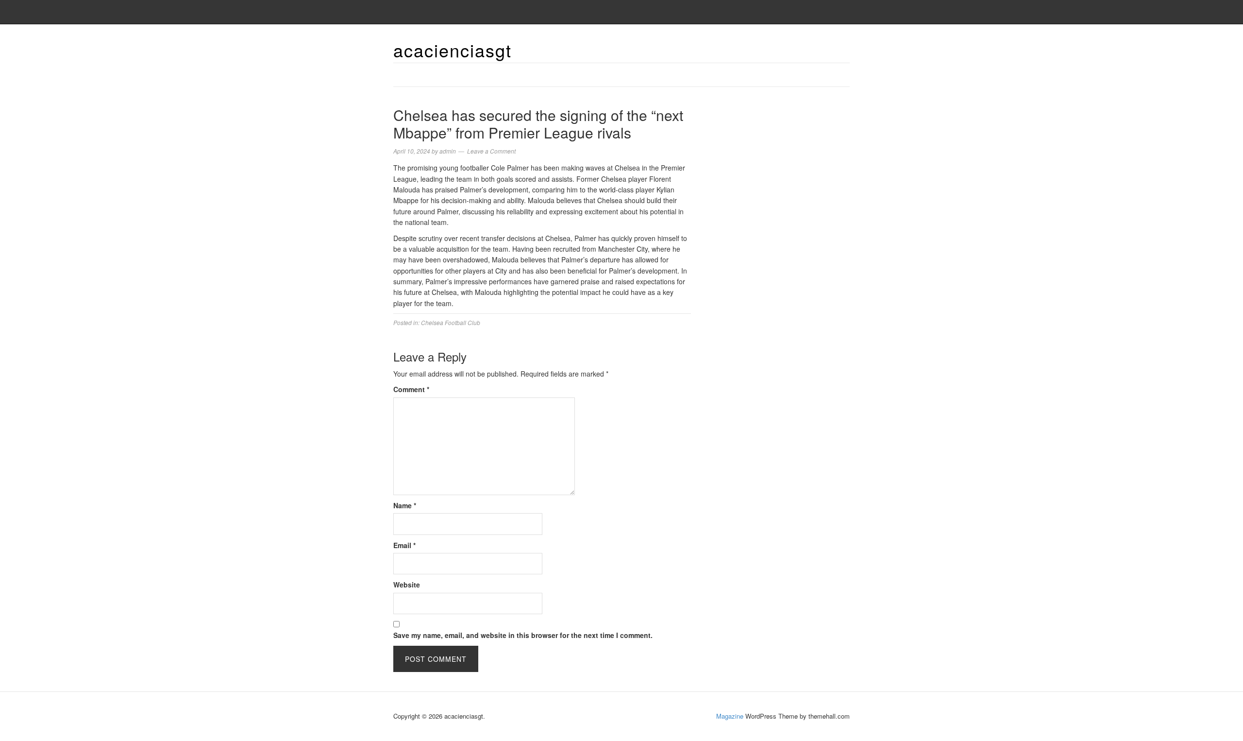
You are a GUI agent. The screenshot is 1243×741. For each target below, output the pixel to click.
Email (404, 545)
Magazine (729, 716)
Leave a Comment (491, 151)
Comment (411, 389)
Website (406, 584)
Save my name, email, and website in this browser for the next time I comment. (523, 635)
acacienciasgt (452, 49)
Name (404, 505)
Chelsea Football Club (450, 322)
